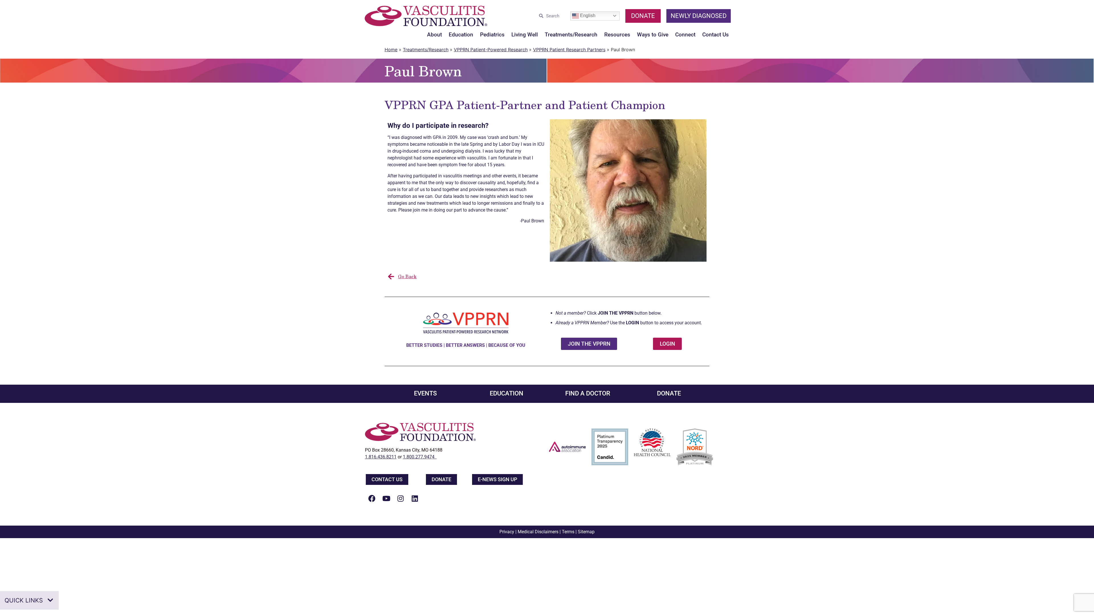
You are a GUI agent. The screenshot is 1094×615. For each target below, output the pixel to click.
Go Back (407, 276)
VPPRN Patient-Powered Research (491, 49)
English (587, 15)
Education (461, 34)
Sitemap (586, 531)
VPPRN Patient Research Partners (569, 49)
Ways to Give (652, 34)
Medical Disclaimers (538, 531)
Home (391, 49)
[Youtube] (386, 498)
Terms (568, 531)
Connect (685, 34)
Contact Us (715, 34)
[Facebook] (372, 498)
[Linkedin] (415, 498)
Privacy (506, 531)
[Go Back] (390, 276)
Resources (617, 34)
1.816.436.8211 (381, 457)
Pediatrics (492, 34)
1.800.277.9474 (420, 457)
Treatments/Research (571, 34)
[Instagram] (400, 498)
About (434, 34)
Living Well (524, 34)
